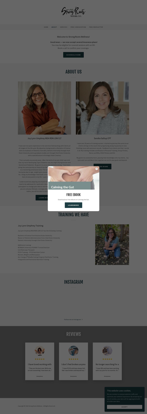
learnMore (73, 205)
